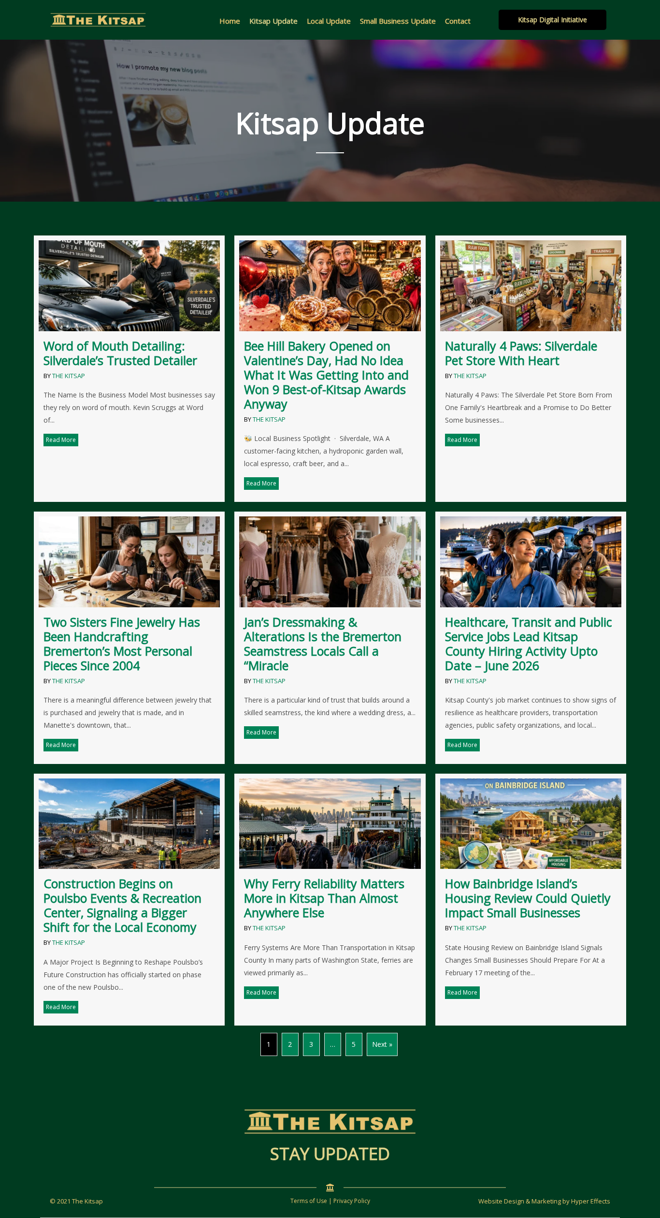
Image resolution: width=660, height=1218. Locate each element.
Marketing (546, 1201)
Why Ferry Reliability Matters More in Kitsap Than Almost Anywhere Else (324, 898)
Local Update (329, 21)
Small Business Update (398, 21)
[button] (552, 20)
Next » (382, 1044)
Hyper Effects (590, 1201)
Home (229, 21)
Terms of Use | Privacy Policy (330, 1201)
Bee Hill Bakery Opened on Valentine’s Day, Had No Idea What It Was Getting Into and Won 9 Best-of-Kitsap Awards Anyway (326, 375)
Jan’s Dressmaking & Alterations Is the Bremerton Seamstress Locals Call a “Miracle (323, 644)
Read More (62, 440)
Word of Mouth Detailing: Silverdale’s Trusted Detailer (120, 353)
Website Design (501, 1201)
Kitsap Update (273, 21)
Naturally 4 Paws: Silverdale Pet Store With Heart (521, 353)
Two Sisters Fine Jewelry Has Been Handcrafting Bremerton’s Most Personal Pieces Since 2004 (121, 644)
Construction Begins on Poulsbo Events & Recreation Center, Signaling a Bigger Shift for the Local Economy (122, 905)
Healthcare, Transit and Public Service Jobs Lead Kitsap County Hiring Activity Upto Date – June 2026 (528, 644)
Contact (458, 21)
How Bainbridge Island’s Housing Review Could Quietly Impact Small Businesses (528, 898)
